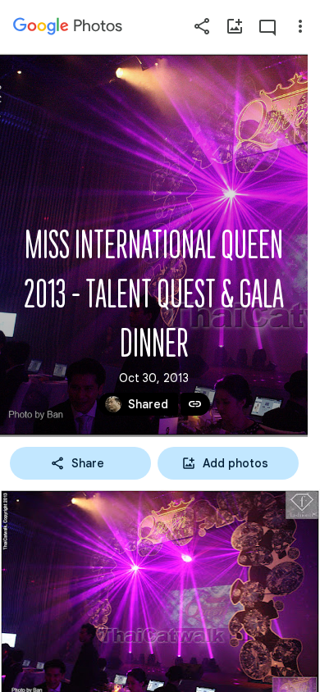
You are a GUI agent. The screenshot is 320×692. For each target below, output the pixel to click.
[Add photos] (234, 26)
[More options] (300, 26)
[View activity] (267, 26)
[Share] (201, 26)
